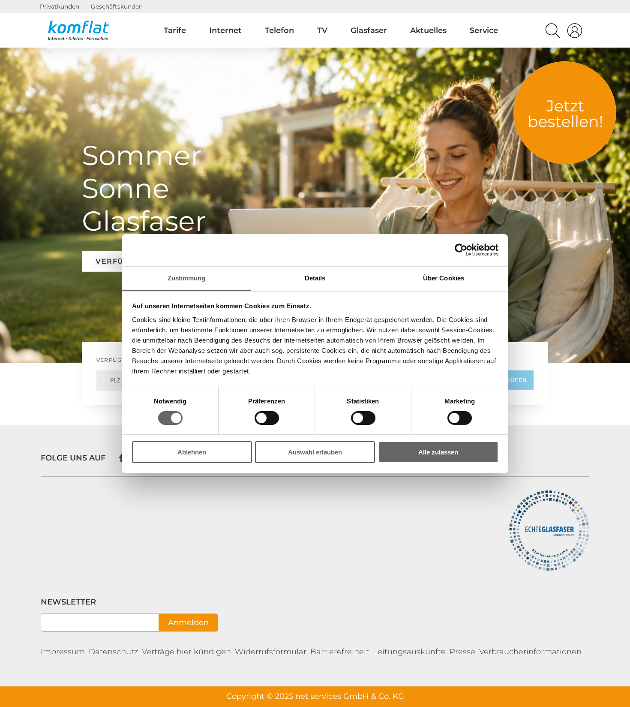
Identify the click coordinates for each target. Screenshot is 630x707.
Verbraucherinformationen (530, 651)
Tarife (175, 30)
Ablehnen (191, 452)
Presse (462, 651)
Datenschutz (113, 651)
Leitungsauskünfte (409, 651)
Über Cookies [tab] (443, 277)
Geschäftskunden (117, 6)
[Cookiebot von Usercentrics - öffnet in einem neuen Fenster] (460, 250)
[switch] (267, 418)
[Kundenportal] (574, 33)
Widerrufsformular (270, 651)
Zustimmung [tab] (187, 277)
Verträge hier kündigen (186, 651)
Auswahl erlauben (315, 452)
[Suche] (552, 33)
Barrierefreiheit (339, 651)
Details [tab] (315, 277)
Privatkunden (59, 6)
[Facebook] (121, 458)
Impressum (63, 651)
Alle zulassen (438, 452)
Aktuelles (428, 30)
